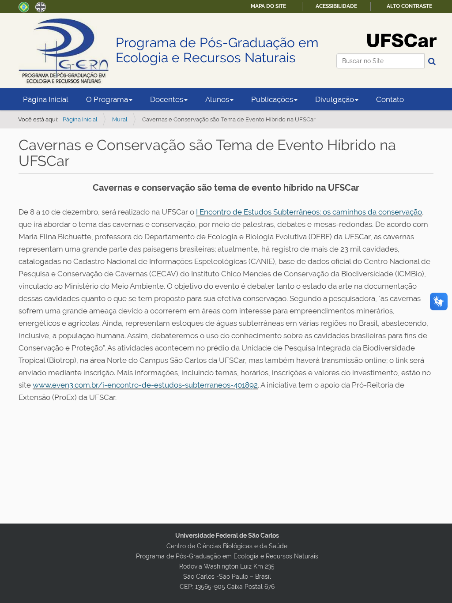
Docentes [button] (166, 99)
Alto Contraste (409, 6)
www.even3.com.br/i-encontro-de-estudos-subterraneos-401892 (145, 385)
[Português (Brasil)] (24, 6)
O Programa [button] (107, 99)
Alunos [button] (217, 99)
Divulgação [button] (334, 99)
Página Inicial (45, 99)
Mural (120, 119)
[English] (40, 6)
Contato (390, 99)
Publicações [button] (272, 99)
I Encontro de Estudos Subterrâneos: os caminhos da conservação (309, 211)
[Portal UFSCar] (402, 39)
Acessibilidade (336, 6)
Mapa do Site (268, 6)
